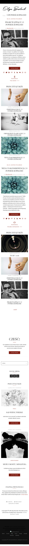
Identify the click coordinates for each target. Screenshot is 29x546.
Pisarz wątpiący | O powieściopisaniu (14, 23)
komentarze (14, 76)
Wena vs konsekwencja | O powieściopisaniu (14, 158)
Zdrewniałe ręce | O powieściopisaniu (14, 110)
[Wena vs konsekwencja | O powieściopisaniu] (14, 145)
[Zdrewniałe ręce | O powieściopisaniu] (14, 97)
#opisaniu (14, 80)
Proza (16, 533)
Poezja (14, 408)
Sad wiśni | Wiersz (14, 412)
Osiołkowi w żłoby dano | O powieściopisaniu (14, 134)
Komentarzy (14, 222)
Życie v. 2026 (14, 255)
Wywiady (17, 535)
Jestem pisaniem (16, 19)
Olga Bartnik (10, 28)
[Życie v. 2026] (14, 243)
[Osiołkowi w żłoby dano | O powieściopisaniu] (14, 121)
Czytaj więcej (14, 68)
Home (3, 533)
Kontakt (25, 533)
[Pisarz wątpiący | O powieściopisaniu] (14, 38)
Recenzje (12, 535)
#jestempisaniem (15, 226)
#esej (11, 80)
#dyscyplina (9, 226)
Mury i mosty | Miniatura (14, 464)
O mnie (7, 533)
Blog (8, 19)
